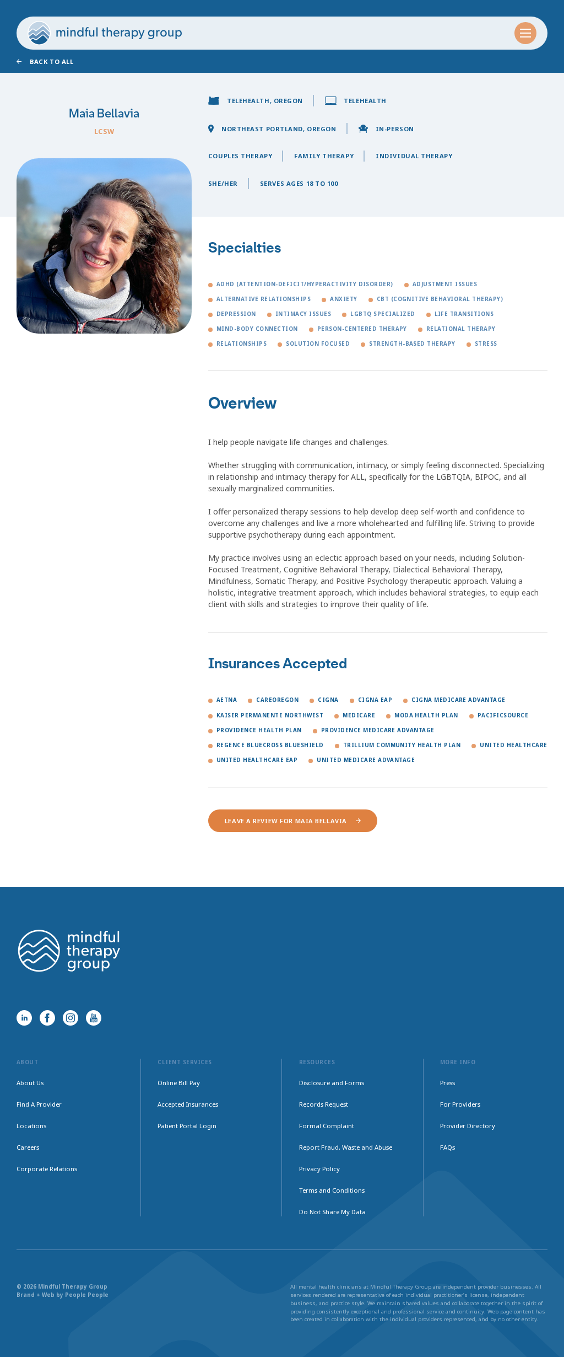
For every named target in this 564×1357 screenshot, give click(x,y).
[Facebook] (47, 1018)
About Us (30, 1083)
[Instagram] (70, 1018)
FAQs (447, 1147)
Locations (31, 1126)
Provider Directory (467, 1126)
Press (447, 1083)
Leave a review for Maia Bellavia (286, 821)
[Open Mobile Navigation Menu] (525, 33)
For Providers (460, 1104)
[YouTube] (93, 1018)
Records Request (323, 1104)
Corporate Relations (47, 1169)
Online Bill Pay (179, 1083)
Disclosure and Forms (331, 1083)
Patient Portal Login (187, 1126)
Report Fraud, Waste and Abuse (345, 1147)
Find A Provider (39, 1104)
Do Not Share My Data (332, 1212)
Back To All (51, 61)
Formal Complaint (326, 1126)
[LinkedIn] (24, 1018)
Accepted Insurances (188, 1104)
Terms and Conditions (332, 1190)
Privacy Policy (319, 1169)
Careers (28, 1147)
